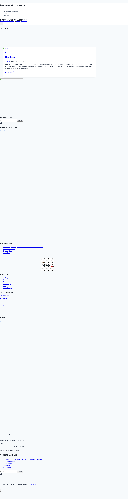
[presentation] (49, 48)
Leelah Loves (3, 302)
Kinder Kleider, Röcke (9, 249)
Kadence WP (32, 484)
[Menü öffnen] (1, 23)
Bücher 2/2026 (7, 255)
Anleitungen (6, 278)
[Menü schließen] (0, 490)
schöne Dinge (7, 284)
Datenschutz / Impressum (11, 11)
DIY (4, 280)
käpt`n (9, 61)
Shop (5, 13)
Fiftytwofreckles (4, 295)
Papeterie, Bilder (7, 251)
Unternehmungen (7, 288)
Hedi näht (2, 305)
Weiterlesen (9, 72)
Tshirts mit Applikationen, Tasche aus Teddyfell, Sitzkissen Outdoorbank (23, 247)
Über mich (6, 15)
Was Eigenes (3, 298)
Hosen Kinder (6, 253)
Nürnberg (10, 57)
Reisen (7, 52)
